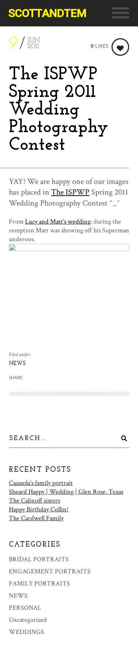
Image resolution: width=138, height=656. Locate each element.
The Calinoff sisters (34, 500)
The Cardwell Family (36, 518)
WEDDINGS (26, 632)
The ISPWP (70, 192)
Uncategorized (28, 620)
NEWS (17, 363)
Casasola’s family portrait (41, 483)
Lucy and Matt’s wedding (58, 221)
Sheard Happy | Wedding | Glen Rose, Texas (66, 492)
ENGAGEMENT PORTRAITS (50, 571)
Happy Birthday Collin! (38, 509)
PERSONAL (25, 608)
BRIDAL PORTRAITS (39, 559)
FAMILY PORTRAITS (39, 583)
